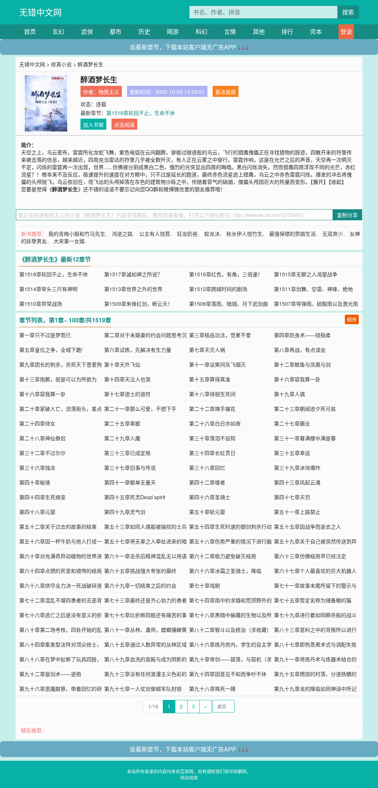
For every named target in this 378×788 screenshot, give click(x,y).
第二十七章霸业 (292, 423)
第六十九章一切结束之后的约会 (140, 585)
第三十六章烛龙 (37, 467)
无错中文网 (40, 12)
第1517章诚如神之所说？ (133, 274)
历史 (144, 31)
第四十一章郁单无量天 (130, 482)
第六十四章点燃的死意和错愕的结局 (60, 570)
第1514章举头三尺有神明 (48, 289)
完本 (316, 31)
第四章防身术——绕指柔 (302, 335)
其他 (259, 31)
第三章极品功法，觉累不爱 (220, 335)
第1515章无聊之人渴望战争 (305, 274)
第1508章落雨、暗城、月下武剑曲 (228, 303)
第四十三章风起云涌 (297, 482)
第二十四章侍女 (37, 423)
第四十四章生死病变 (42, 497)
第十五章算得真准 (209, 379)
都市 (115, 31)
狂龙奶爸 (187, 233)
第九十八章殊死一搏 (212, 688)
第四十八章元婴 (37, 511)
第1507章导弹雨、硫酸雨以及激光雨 (316, 303)
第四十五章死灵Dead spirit (134, 497)
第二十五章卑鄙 (122, 423)
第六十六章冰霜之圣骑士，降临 (225, 570)
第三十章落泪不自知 (212, 438)
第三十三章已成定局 (127, 452)
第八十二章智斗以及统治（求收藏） (230, 629)
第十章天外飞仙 (122, 364)
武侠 (87, 31)
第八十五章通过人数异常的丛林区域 (145, 644)
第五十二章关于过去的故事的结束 (58, 526)
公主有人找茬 (154, 233)
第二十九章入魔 (122, 438)
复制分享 (347, 214)
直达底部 (225, 91)
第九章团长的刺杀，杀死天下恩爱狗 (60, 364)
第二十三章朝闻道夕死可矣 (305, 408)
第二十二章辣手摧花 (212, 408)
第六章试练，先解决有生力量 (137, 349)
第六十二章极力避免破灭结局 (222, 556)
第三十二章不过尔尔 (42, 452)
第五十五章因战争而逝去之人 (307, 526)
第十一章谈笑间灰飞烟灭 (217, 364)
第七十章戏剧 (204, 585)
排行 (287, 31)
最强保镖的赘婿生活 (292, 233)
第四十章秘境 (34, 482)
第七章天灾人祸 (207, 349)
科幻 (201, 31)
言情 (230, 31)
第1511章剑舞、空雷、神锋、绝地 (313, 289)
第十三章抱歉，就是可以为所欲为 (58, 379)
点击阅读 (124, 124)
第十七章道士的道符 (127, 393)
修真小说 (61, 64)
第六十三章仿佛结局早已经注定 (310, 556)
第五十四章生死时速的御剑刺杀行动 (230, 526)
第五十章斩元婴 (207, 511)
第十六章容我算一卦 (297, 379)
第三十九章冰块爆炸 (297, 467)
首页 (30, 31)
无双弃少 (332, 233)
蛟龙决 (212, 233)
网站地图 (189, 777)
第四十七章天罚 (292, 497)
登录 (346, 31)
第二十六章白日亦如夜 (215, 423)
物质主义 (109, 91)
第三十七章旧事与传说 (130, 467)
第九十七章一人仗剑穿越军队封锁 (143, 688)
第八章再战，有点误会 (300, 349)
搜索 (348, 12)
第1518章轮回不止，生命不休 (140, 112)
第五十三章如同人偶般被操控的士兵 (145, 526)
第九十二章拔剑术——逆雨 (50, 673)
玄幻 (58, 31)
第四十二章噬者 (207, 482)
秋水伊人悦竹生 (244, 233)
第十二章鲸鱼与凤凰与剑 (302, 364)
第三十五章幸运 (292, 452)
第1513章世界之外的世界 (133, 289)
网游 (173, 31)
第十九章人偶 (289, 393)
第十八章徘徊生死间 (212, 393)
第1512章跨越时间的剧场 (218, 289)
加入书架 (93, 124)
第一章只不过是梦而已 (45, 335)
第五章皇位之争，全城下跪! (51, 349)
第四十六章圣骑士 (209, 497)
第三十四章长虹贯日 (212, 452)
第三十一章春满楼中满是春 (305, 438)
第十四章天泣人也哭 (127, 379)
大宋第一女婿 (69, 241)
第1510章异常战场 (40, 303)
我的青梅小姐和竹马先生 (76, 233)
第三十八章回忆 (207, 467)
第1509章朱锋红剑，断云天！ (138, 303)
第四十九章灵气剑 (124, 511)
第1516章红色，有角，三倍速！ (226, 274)
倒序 (352, 319)
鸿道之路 (122, 233)
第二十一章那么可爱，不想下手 (140, 408)
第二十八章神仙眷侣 (42, 438)
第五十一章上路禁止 (297, 511)
